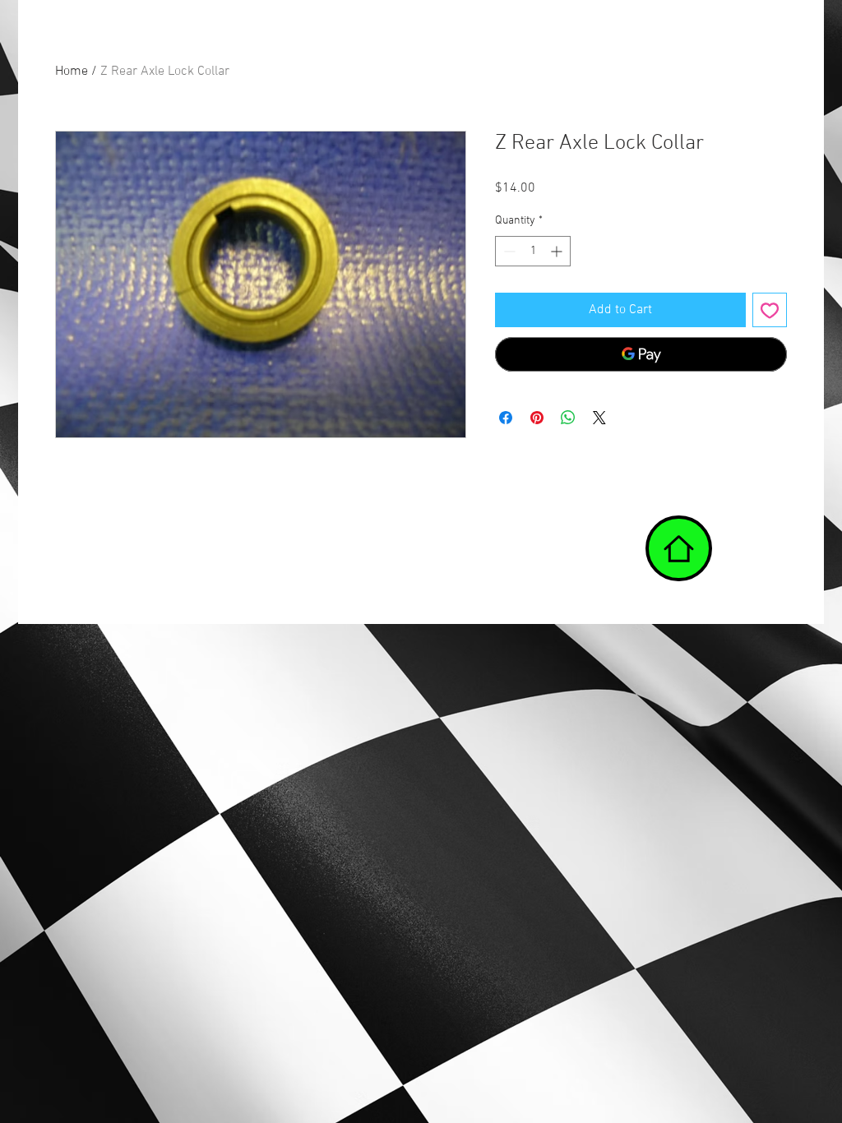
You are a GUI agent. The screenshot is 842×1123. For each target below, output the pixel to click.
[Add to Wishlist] (769, 310)
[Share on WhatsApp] (568, 417)
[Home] (678, 548)
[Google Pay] (641, 354)
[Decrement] (507, 251)
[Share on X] (599, 417)
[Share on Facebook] (506, 417)
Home (71, 71)
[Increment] (558, 251)
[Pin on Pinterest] (537, 417)
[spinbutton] (533, 251)
